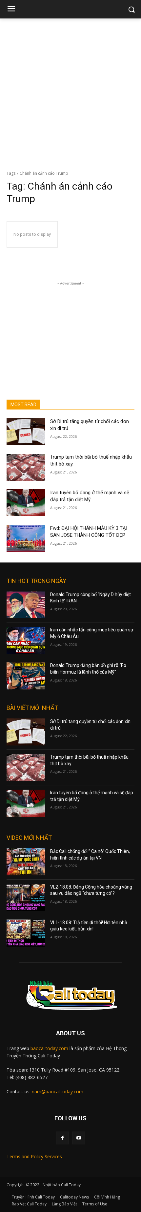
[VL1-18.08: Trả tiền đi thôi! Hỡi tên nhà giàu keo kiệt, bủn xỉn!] (26, 933)
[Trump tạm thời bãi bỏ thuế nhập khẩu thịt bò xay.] (26, 467)
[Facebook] (62, 1138)
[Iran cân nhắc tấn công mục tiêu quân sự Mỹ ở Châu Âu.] (26, 640)
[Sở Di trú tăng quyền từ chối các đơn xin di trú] (26, 431)
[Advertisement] (70, 93)
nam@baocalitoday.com (57, 1091)
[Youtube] (78, 1138)
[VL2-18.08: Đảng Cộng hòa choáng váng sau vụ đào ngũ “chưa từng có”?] (26, 897)
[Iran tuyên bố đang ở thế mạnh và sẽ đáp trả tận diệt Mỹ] (26, 502)
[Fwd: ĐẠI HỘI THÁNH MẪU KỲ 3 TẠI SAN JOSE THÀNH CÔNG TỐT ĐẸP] (26, 538)
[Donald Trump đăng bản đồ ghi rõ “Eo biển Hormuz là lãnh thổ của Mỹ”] (26, 675)
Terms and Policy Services (34, 1156)
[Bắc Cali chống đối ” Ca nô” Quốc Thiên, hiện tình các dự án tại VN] (26, 861)
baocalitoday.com (49, 1048)
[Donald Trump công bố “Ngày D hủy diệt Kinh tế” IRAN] (26, 605)
